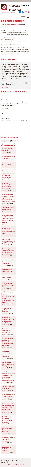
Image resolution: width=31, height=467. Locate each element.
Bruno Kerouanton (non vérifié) (18, 83)
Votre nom (4, 95)
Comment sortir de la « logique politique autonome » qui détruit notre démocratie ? (8, 407)
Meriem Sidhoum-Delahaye (14, 24)
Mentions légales (19, 464)
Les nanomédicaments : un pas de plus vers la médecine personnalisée (8, 174)
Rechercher (24, 5)
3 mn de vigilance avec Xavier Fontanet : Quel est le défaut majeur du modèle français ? (8, 218)
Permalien (5, 87)
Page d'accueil (5, 108)
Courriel (3, 100)
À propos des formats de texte (9, 137)
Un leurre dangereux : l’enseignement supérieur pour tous (8, 396)
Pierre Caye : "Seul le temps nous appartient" (8, 439)
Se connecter (25, 1)
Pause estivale (6, 277)
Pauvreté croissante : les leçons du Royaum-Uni (8, 330)
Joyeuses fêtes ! (6, 164)
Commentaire (5, 118)
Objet (2, 113)
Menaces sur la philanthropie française (7, 309)
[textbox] (15, 129)
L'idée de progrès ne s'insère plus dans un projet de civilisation (8, 241)
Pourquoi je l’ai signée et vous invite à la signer (8, 364)
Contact (9, 464)
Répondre (4, 80)
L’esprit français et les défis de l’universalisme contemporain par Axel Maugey (7, 342)
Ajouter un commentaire (9, 144)
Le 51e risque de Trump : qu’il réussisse (7, 429)
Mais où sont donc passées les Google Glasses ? (8, 285)
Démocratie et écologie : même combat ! (7, 448)
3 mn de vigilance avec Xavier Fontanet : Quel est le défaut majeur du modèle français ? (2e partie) (8, 198)
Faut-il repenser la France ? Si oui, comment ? (7, 261)
